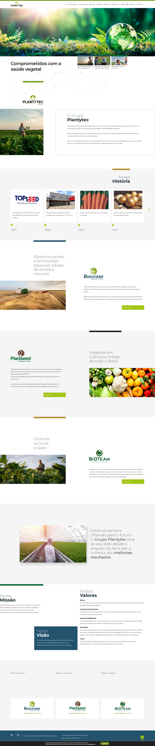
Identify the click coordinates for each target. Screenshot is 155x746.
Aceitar (105, 743)
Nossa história (83, 4)
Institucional (115, 4)
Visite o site (126, 307)
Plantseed (99, 4)
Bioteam (107, 4)
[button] (153, 40)
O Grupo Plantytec (71, 4)
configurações (91, 744)
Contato (139, 4)
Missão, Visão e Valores (128, 4)
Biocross (91, 4)
